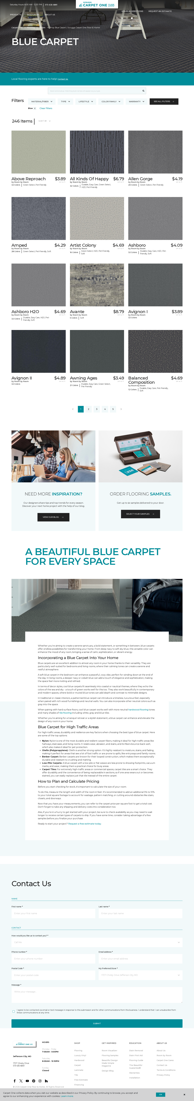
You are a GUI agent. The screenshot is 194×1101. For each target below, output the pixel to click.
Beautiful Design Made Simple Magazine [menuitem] (110, 1063)
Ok (160, 1094)
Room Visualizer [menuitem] (109, 1050)
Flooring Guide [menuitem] (136, 1060)
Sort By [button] (43, 121)
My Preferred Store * (108, 968)
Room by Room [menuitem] (164, 1055)
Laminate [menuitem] (78, 1070)
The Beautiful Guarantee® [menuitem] (135, 1066)
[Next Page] (121, 409)
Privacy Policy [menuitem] (163, 1075)
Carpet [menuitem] (77, 1065)
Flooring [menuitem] (78, 1050)
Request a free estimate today (84, 824)
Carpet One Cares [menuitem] (165, 1060)
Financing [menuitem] (79, 1085)
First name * (17, 907)
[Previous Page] (73, 409)
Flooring (31, 27)
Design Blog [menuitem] (107, 1071)
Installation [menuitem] (134, 1078)
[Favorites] (126, 18)
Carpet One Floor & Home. (32, 1087)
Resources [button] (33, 14)
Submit (97, 1023)
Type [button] (63, 101)
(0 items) (132, 18)
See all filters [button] (162, 101)
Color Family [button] (109, 101)
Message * (16, 985)
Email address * (106, 952)
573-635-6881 (51, 5)
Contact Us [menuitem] (162, 1065)
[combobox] (94, 91)
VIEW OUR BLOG (51, 517)
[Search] (143, 91)
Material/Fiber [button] (40, 101)
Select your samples (138, 514)
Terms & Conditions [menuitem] (166, 1070)
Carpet (42, 27)
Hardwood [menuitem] (79, 1060)
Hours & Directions (132, 11)
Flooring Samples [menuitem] (110, 1055)
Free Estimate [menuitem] (81, 1080)
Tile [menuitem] (76, 1075)
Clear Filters (46, 108)
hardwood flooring (138, 709)
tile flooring (65, 713)
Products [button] (15, 14)
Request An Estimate (160, 11)
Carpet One (17, 27)
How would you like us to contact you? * (29, 936)
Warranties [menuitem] (134, 1073)
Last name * (104, 907)
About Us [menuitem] (161, 1050)
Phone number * (19, 952)
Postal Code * (17, 968)
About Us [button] (50, 14)
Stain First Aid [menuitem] (136, 1055)
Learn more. (67, 1096)
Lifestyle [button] (84, 101)
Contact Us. (63, 79)
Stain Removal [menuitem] (136, 1050)
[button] (121, 18)
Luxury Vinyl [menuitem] (80, 1055)
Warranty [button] (135, 101)
